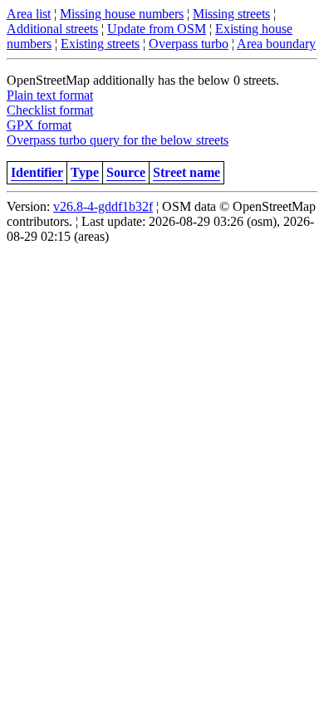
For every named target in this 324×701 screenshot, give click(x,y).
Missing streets (231, 14)
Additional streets (52, 29)
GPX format (39, 125)
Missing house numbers (122, 14)
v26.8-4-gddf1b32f (103, 206)
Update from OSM (156, 29)
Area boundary (276, 44)
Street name (186, 172)
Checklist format (50, 110)
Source (125, 172)
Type (85, 172)
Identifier (37, 172)
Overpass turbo (188, 44)
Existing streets (100, 44)
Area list (29, 14)
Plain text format (50, 95)
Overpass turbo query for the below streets (117, 140)
